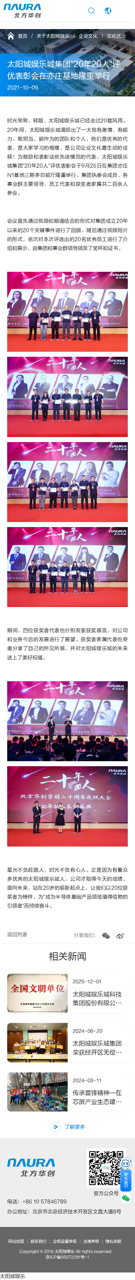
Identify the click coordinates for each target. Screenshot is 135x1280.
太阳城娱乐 (12, 1276)
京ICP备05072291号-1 (67, 1257)
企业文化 (88, 36)
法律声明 (91, 1241)
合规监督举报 (65, 1241)
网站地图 (16, 1241)
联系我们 (38, 1241)
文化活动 (116, 36)
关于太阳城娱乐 (53, 36)
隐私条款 (113, 1241)
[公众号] (106, 936)
